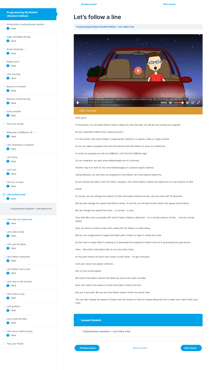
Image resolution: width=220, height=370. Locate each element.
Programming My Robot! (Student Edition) (22, 14)
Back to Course (140, 348)
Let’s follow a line (126, 27)
